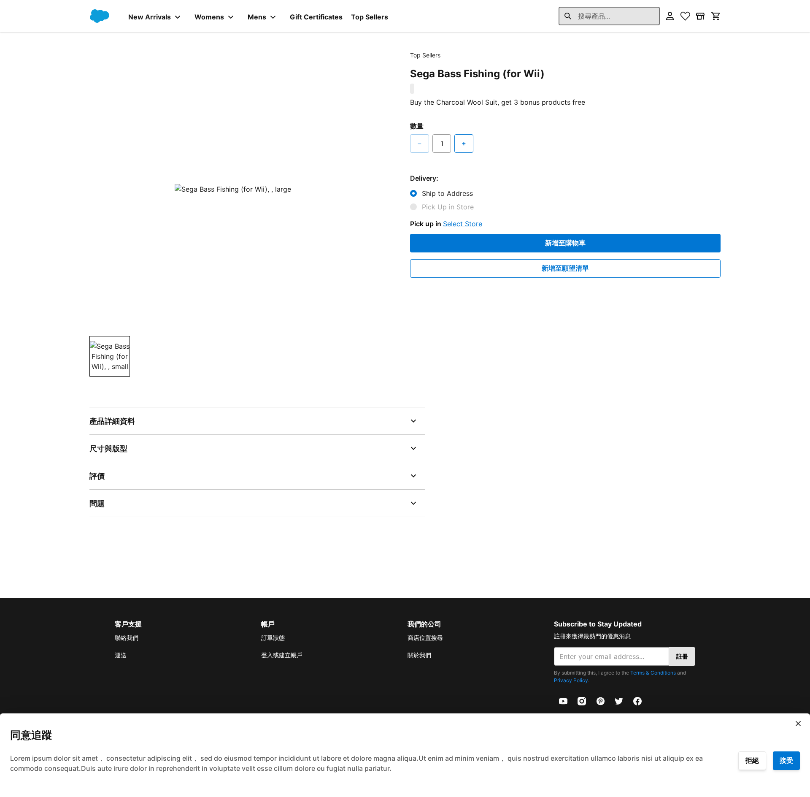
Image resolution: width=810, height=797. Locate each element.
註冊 (682, 656)
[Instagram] (581, 700)
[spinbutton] (441, 143)
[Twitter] (619, 700)
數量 (417, 126)
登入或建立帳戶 (281, 655)
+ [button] (464, 143)
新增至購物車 (565, 243)
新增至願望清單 (565, 268)
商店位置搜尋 (425, 637)
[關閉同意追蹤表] (798, 723)
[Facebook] (637, 700)
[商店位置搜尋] (700, 16)
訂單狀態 (273, 637)
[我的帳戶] (670, 16)
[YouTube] (563, 700)
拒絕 (752, 760)
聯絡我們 (126, 637)
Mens (257, 17)
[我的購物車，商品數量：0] (715, 16)
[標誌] (99, 16)
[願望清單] (685, 16)
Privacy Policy (571, 680)
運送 (121, 655)
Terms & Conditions (653, 673)
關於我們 (419, 655)
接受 (786, 760)
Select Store (462, 224)
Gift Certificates (316, 17)
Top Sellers (369, 17)
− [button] (419, 143)
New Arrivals (149, 17)
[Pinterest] (600, 700)
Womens (209, 17)
